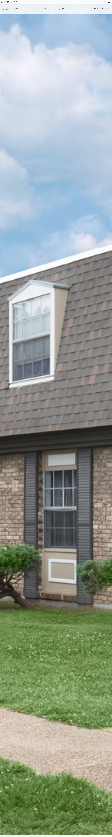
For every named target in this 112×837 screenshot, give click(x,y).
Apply (57, 9)
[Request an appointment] (8, 1)
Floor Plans (66, 9)
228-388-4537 (102, 9)
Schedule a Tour (47, 9)
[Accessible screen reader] (2, 1)
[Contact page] (4, 1)
